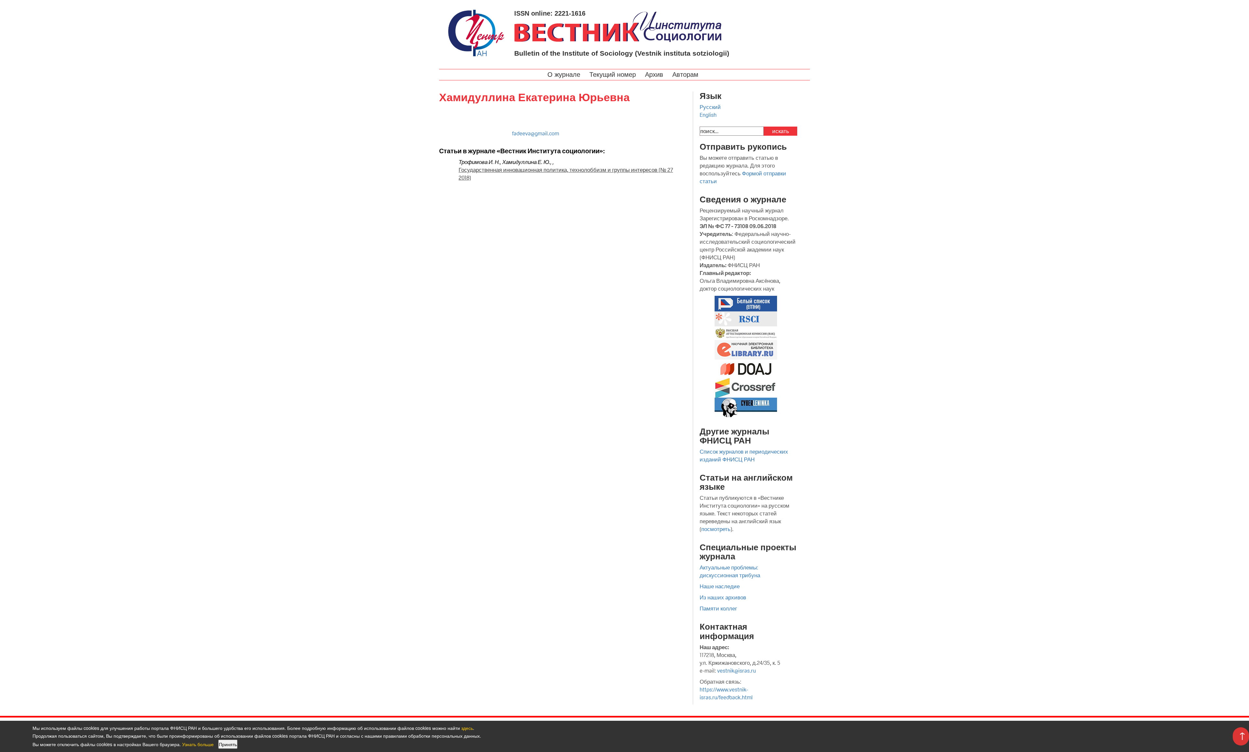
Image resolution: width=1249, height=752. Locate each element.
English (708, 114)
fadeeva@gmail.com (535, 133)
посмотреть (716, 529)
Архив (655, 74)
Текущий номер (613, 74)
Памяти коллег (718, 608)
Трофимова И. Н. (479, 162)
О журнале (564, 74)
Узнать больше (198, 744)
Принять (228, 744)
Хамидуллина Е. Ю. (526, 162)
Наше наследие (720, 586)
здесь (467, 728)
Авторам (686, 74)
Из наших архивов (723, 597)
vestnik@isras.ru (736, 670)
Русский (710, 107)
